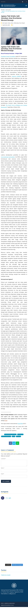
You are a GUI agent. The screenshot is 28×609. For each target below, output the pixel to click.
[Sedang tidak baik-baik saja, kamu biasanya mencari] (14, 508)
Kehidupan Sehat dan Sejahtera (10, 434)
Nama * (2, 468)
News (9, 23)
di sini (6, 420)
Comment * (3, 458)
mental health (20, 434)
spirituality (18, 436)
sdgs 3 (13, 436)
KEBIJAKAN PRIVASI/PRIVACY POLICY (7, 605)
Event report (8, 9)
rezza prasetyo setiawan (6, 436)
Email (2, 473)
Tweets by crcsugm (5, 575)
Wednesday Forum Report (19, 23)
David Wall (20, 423)
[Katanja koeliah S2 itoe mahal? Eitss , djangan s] (14, 524)
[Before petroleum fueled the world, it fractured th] (14, 539)
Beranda (3, 9)
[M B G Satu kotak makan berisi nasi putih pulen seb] (14, 555)
